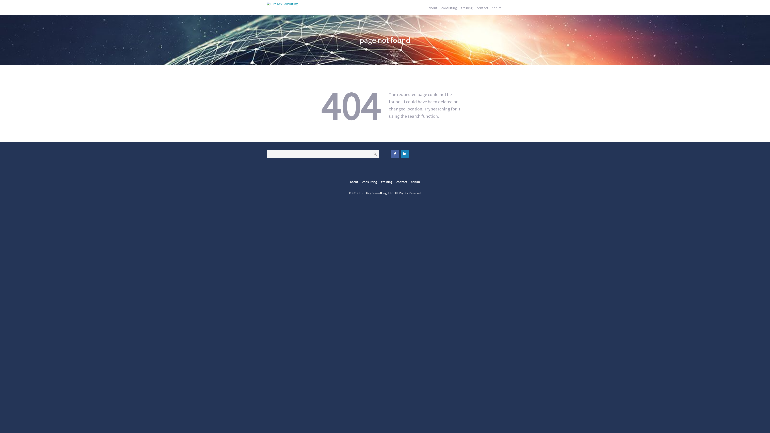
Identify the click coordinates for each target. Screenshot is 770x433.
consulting (449, 8)
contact (482, 8)
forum (496, 8)
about (433, 8)
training (467, 8)
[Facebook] (395, 154)
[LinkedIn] (405, 154)
